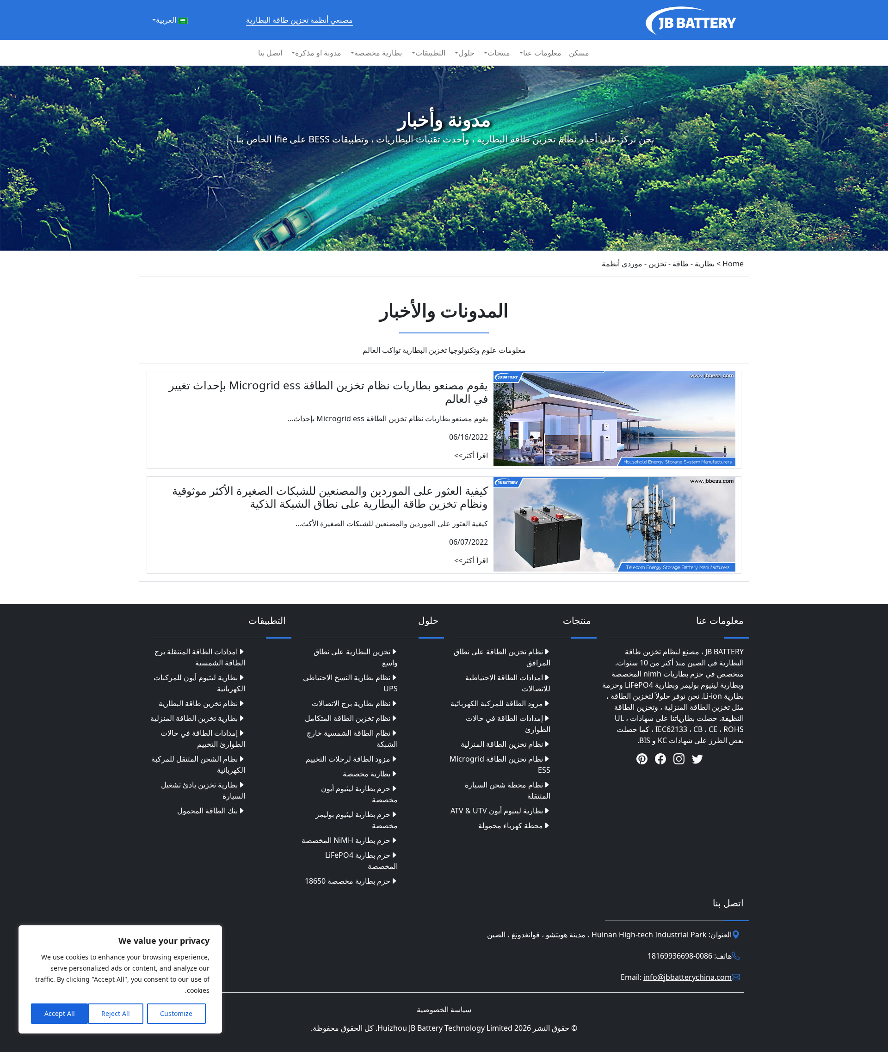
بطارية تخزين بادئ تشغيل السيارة (203, 790)
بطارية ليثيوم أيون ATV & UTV (496, 811)
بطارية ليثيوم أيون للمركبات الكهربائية (199, 683)
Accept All (59, 1013)
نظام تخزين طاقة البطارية (198, 703)
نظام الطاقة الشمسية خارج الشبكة (352, 738)
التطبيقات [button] (430, 53)
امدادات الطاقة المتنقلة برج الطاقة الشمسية (199, 657)
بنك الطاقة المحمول (207, 811)
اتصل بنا (270, 53)
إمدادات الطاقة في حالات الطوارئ (508, 723)
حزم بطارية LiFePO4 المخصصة (361, 860)
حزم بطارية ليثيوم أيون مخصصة (359, 794)
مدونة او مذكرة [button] (318, 53)
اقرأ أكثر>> (471, 455)
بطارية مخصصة (366, 774)
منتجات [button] (498, 53)
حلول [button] (466, 53)
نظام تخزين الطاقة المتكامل (347, 718)
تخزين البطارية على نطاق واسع (356, 657)
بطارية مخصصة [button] (378, 53)
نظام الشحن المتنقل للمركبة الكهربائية (198, 764)
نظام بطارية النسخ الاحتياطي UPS (350, 683)
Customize (176, 1013)
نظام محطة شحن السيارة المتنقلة (507, 790)
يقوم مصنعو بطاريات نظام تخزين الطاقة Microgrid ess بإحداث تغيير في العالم (328, 391)
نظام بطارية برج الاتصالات (351, 703)
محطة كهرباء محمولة (510, 825)
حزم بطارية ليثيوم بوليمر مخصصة (356, 820)
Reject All (115, 1013)
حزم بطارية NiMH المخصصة (346, 840)
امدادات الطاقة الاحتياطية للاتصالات (507, 683)
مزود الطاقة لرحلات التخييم (348, 759)
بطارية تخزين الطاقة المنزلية (194, 718)
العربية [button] (167, 20)
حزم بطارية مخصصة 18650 (347, 881)
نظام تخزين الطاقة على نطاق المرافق (502, 657)
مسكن (579, 53)
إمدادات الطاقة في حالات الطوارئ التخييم (202, 738)
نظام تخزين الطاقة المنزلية (502, 744)
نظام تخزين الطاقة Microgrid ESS (500, 764)
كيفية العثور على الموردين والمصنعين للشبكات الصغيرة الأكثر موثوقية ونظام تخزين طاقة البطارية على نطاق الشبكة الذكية (330, 497)
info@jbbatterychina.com (687, 977)
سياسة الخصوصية (444, 1009)
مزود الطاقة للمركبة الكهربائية (496, 703)
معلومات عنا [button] (542, 53)
